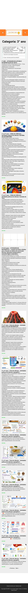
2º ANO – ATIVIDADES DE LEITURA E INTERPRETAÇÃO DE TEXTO (12, 61)
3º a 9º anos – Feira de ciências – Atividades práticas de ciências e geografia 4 (14, 485)
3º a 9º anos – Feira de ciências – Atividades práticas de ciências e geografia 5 (14, 461)
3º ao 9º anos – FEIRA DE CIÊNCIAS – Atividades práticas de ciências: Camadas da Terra (14, 197)
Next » (17, 568)
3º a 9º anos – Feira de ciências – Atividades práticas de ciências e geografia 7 (14, 371)
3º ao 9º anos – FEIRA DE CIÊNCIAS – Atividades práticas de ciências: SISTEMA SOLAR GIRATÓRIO (13, 135)
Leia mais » (4, 116)
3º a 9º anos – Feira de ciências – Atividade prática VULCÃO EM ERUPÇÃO (13, 325)
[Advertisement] (14, 15)
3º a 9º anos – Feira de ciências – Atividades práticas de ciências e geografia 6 (14, 435)
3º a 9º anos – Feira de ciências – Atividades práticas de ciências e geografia (14, 559)
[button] (3, 33)
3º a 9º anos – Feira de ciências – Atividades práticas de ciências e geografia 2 (14, 536)
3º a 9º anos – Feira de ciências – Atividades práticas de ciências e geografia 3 (14, 511)
